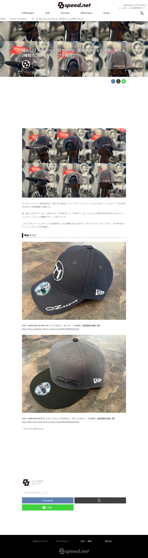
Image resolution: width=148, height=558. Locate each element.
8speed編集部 (38, 63)
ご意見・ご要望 (85, 541)
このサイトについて (39, 541)
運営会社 (108, 541)
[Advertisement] (74, 106)
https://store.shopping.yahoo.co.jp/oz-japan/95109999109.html (50, 422)
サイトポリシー (63, 541)
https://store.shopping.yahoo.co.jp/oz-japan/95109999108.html (50, 329)
